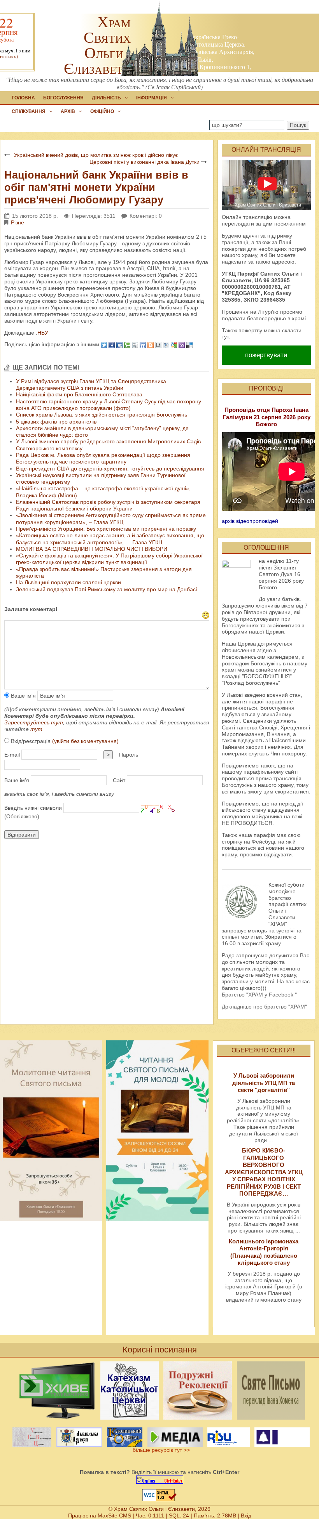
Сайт (119, 780)
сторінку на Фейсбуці (248, 841)
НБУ (42, 333)
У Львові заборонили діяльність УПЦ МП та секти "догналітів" (263, 1082)
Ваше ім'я (22, 696)
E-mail (12, 755)
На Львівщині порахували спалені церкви (68, 582)
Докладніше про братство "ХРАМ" (264, 1006)
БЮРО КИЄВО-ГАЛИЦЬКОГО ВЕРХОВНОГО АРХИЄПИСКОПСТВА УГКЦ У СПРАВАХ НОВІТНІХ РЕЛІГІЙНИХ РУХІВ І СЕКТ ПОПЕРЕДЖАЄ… (264, 1172)
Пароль (128, 755)
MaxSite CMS (114, 1515)
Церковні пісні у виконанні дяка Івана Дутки (144, 162)
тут (36, 729)
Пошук (298, 125)
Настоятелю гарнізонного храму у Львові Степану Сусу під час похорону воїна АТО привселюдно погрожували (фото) (108, 404)
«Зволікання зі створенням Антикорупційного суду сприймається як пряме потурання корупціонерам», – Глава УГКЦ (111, 518)
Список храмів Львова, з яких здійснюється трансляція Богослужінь (101, 414)
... (270, 1140)
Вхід (246, 1515)
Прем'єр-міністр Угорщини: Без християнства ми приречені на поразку (106, 529)
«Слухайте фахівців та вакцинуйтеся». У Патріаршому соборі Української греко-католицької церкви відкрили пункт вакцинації (109, 558)
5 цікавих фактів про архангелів (56, 421)
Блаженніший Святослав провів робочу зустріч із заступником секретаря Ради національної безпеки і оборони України (108, 505)
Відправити (21, 835)
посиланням (290, 223)
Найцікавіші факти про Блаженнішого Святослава (79, 394)
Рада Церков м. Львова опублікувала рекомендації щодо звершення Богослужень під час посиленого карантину (103, 458)
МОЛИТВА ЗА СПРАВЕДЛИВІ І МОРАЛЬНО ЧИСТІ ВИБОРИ (91, 549)
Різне (17, 222)
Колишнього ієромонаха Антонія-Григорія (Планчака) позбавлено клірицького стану (263, 1252)
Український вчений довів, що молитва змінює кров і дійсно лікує (96, 155)
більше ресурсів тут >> (160, 1450)
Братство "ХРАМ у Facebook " (259, 994)
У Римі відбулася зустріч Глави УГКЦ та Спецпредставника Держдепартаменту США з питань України (91, 384)
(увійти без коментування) (85, 741)
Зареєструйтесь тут (33, 722)
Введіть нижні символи (33, 808)
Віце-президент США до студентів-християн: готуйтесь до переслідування (110, 468)
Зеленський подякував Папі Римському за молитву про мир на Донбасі (106, 589)
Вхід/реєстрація (64, 741)
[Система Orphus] (159, 1480)
